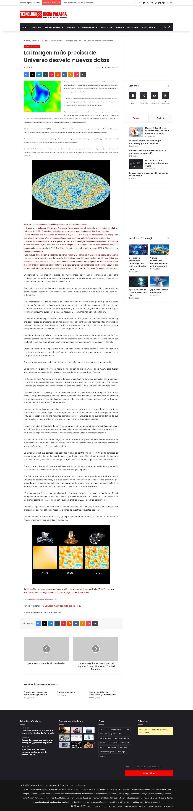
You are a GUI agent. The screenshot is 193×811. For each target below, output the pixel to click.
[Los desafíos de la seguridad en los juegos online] (136, 164)
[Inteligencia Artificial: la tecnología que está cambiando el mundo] (138, 249)
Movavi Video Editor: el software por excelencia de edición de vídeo (157, 131)
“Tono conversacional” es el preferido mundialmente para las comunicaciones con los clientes (100, 3)
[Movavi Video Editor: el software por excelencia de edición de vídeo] (136, 132)
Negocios (106, 27)
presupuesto (125, 743)
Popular (136, 118)
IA (120, 734)
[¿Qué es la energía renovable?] (159, 281)
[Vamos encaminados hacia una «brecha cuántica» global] (159, 249)
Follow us (142, 721)
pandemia (113, 743)
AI (106, 729)
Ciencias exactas (56, 41)
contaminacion (116, 729)
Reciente (161, 118)
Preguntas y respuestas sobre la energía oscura (35, 693)
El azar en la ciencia (66, 692)
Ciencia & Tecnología (40, 41)
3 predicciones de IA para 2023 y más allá (138, 292)
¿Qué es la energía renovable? (159, 291)
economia (103, 734)
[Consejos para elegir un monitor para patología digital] (64, 738)
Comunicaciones (52, 27)
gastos (113, 734)
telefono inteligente (107, 752)
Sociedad (132, 27)
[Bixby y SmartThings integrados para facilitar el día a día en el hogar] (76, 738)
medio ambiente (106, 738)
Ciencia (35, 27)
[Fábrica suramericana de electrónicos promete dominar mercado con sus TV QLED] (64, 745)
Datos (70, 27)
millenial (103, 743)
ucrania (102, 756)
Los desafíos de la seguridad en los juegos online (156, 163)
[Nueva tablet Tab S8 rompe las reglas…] (89, 745)
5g (101, 729)
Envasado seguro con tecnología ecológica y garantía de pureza (145, 142)
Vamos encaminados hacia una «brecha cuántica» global (159, 262)
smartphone (112, 747)
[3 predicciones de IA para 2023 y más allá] (138, 281)
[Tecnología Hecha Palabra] (44, 14)
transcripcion (122, 752)
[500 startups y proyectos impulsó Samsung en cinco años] (76, 745)
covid (127, 729)
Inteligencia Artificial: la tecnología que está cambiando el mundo (138, 263)
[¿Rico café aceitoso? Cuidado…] (64, 730)
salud (102, 747)
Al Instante (147, 27)
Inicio (24, 27)
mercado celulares (122, 738)
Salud (119, 27)
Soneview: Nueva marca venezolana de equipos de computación (147, 152)
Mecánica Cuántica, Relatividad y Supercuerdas (102, 693)
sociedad (123, 747)
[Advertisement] (123, 14)
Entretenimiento (86, 27)
